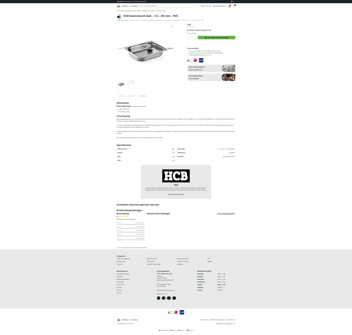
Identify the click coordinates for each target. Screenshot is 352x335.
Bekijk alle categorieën (123, 259)
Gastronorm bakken (147, 20)
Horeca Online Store (127, 324)
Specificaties (131, 96)
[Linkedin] (174, 298)
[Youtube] (169, 298)
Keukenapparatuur (183, 259)
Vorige (120, 48)
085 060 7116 (207, 6)
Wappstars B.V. (230, 324)
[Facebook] (158, 298)
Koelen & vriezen (152, 259)
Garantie (119, 287)
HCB (188, 20)
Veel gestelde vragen (123, 274)
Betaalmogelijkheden (123, 279)
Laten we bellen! (194, 78)
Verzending (120, 282)
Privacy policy (205, 320)
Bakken (139, 11)
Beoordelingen (142, 96)
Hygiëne (209, 261)
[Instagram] (163, 298)
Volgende (170, 48)
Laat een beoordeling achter (226, 214)
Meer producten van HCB (176, 194)
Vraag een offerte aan (195, 70)
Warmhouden (177, 20)
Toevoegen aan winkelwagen (218, 38)
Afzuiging (180, 264)
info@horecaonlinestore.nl (167, 290)
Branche (132, 20)
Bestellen (119, 276)
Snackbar (169, 20)
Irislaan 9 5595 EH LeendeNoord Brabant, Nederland (165, 278)
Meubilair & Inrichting (153, 264)
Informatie (122, 96)
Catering (138, 20)
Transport (120, 264)
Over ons (119, 290)
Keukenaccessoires (131, 11)
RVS (208, 259)
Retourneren (120, 285)
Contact (119, 293)
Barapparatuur (121, 261)
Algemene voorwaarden (217, 320)
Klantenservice (230, 320)
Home (118, 11)
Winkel (123, 11)
